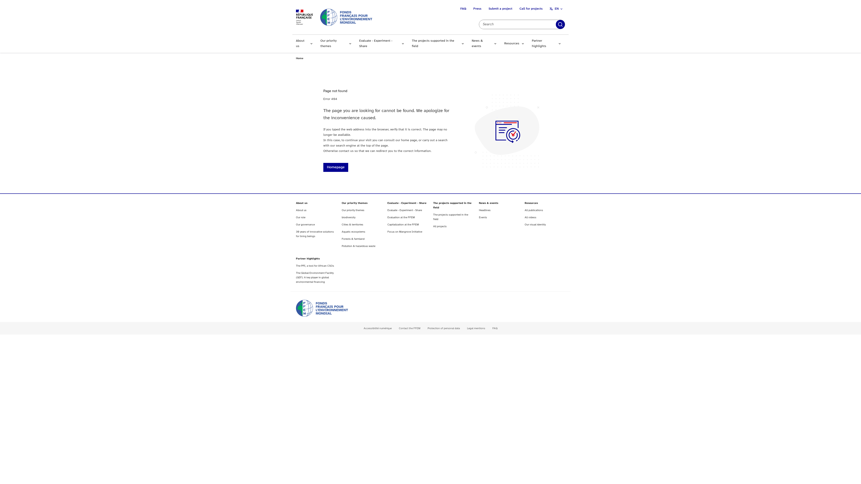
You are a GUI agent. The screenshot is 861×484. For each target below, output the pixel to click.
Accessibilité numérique (378, 328)
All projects (440, 226)
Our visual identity (535, 224)
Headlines (485, 210)
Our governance (305, 224)
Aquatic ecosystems (353, 231)
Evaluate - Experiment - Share (375, 43)
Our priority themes (328, 43)
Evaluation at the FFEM (401, 217)
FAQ (463, 9)
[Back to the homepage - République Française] (346, 17)
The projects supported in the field (433, 43)
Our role (300, 217)
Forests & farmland (353, 239)
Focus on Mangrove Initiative (404, 231)
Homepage (336, 167)
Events (483, 217)
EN (557, 9)
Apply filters (560, 24)
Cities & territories (352, 224)
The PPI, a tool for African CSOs (315, 265)
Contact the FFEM (409, 328)
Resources (511, 43)
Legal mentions (476, 328)
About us (300, 43)
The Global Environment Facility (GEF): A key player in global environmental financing (315, 277)
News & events (477, 43)
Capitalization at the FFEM (403, 224)
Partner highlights (539, 43)
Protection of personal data (444, 328)
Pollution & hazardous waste (358, 246)
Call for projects (531, 9)
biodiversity (348, 217)
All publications (534, 210)
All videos (530, 217)
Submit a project (500, 9)
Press (477, 9)
